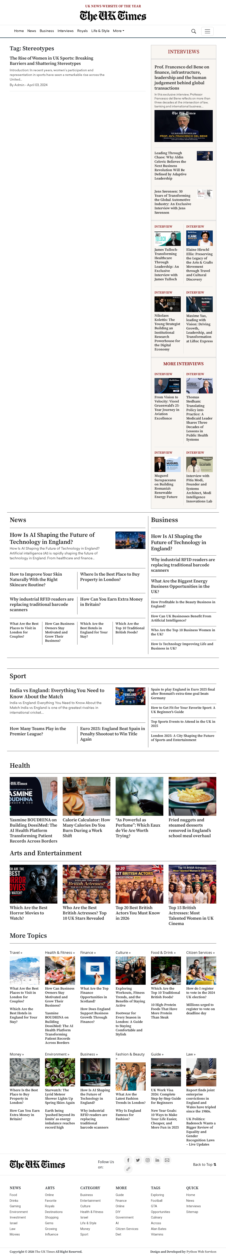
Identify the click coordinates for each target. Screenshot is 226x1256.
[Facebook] (128, 1160)
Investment (18, 1217)
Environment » (57, 1054)
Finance (121, 1201)
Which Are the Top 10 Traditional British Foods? (130, 627)
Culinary (156, 1217)
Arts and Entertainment (46, 853)
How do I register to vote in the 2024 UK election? (200, 992)
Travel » (16, 952)
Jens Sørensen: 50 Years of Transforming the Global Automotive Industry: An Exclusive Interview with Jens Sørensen (172, 202)
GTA (154, 1206)
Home (190, 1195)
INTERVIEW (163, 227)
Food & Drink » (163, 952)
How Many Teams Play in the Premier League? (38, 731)
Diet (118, 1234)
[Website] (128, 1168)
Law (12, 1229)
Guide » (157, 1054)
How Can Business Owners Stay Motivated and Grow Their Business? (59, 632)
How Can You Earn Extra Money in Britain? (111, 602)
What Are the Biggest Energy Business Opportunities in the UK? (180, 586)
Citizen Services (127, 1229)
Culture (85, 1206)
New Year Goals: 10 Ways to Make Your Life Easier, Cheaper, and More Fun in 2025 (165, 1119)
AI (117, 1223)
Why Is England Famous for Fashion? (128, 1114)
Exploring (157, 1195)
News (18, 520)
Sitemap (192, 1212)
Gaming (15, 1206)
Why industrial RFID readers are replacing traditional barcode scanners (42, 605)
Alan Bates (158, 1229)
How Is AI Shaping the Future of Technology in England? (52, 538)
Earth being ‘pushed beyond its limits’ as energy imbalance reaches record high (60, 1119)
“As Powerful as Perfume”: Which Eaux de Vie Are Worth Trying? (138, 828)
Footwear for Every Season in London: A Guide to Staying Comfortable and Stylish (129, 1024)
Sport (18, 676)
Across (156, 1223)
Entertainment (90, 1201)
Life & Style (88, 1223)
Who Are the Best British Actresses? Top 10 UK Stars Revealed (85, 913)
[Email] (167, 1160)
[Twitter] (138, 1160)
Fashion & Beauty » (130, 1056)
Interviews (193, 1206)
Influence (51, 1234)
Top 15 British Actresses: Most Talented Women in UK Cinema (191, 916)
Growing (51, 1229)
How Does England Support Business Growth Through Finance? (95, 1015)
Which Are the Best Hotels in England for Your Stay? (94, 630)
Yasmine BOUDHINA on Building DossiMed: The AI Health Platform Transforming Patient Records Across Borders (33, 830)
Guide (120, 1195)
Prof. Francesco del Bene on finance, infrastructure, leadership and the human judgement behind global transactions (181, 77)
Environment (19, 1212)
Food (13, 1195)
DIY (118, 1212)
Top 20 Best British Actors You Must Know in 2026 (138, 913)
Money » (17, 1054)
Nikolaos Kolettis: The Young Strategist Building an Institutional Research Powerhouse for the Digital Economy (167, 332)
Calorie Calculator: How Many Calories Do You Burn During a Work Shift (86, 828)
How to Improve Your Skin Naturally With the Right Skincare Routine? (36, 580)
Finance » (88, 952)
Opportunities (160, 1212)
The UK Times (45, 1252)
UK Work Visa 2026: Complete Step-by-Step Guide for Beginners (166, 1096)
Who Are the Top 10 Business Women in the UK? (183, 632)
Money (85, 1229)
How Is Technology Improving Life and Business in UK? (182, 646)
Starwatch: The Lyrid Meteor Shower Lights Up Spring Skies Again (60, 1096)
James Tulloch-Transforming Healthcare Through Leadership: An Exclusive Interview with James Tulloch (166, 264)
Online (49, 1195)
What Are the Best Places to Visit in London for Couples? (24, 630)
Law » (191, 1054)
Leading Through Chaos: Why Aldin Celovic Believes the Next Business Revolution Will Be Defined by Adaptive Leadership (170, 166)
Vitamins (157, 1234)
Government (125, 1217)
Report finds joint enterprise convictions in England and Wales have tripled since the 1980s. (201, 1101)
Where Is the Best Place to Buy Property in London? (110, 577)
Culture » (123, 952)
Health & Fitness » (60, 952)
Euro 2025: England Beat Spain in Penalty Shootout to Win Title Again (112, 734)
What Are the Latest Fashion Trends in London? (131, 1098)
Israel (13, 1223)
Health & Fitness (91, 1212)
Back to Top (204, 1164)
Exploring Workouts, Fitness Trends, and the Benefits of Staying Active (130, 997)
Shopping (51, 1217)
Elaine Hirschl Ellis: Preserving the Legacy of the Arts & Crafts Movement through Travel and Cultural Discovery (199, 264)
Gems (49, 1223)
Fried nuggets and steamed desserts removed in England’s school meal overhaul (190, 828)
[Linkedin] (157, 1160)
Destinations (54, 1212)
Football (156, 1201)
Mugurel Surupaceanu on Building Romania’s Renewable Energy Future (165, 486)
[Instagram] (147, 1160)
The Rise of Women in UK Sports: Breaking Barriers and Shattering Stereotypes (51, 61)
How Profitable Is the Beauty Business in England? (183, 604)
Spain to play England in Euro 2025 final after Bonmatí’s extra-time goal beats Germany (183, 693)
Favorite (50, 1201)
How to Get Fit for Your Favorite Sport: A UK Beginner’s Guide (183, 710)
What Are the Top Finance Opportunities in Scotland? (94, 994)
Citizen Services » (200, 952)
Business (164, 520)
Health (20, 766)
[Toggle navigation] (207, 31)
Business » (89, 1054)
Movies (15, 1234)
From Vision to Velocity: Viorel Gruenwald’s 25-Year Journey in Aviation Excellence (167, 408)
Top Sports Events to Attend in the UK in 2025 (183, 723)
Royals (50, 1206)
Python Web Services (201, 1252)
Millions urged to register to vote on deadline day (200, 1009)
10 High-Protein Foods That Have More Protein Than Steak (164, 1011)
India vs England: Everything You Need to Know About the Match (57, 693)
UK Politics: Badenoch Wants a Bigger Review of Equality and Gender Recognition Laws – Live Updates (201, 1132)
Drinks (14, 1201)
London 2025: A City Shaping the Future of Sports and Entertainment (182, 738)
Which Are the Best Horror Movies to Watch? (28, 913)
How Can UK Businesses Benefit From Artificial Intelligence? (181, 618)
